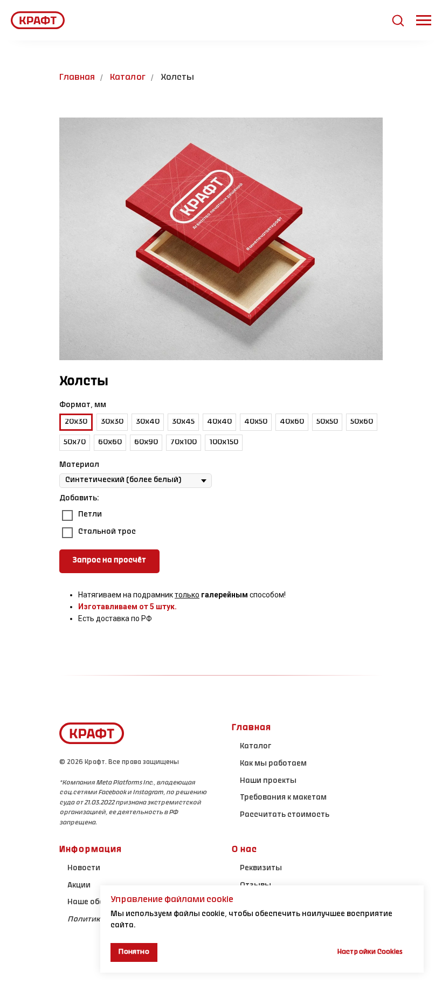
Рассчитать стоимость (284, 815)
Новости (83, 868)
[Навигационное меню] (423, 20)
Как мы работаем (273, 764)
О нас (244, 850)
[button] (397, 19)
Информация (90, 850)
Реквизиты (261, 868)
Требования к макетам (283, 798)
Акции (79, 886)
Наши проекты (268, 781)
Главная (77, 77)
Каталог (128, 77)
